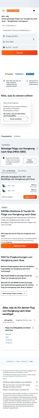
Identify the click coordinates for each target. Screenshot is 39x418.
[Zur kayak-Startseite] (13, 10)
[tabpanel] (19, 237)
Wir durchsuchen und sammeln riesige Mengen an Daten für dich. (16, 386)
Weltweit (8, 334)
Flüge (17, 361)
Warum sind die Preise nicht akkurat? (16, 390)
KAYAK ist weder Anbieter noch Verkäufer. (17, 382)
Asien (7, 337)
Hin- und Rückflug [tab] (9, 171)
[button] (3, 10)
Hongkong (9, 340)
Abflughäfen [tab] (8, 320)
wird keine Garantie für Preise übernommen (15, 376)
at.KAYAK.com (10, 361)
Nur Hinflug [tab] (22, 171)
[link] (19, 245)
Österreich (25, 361)
